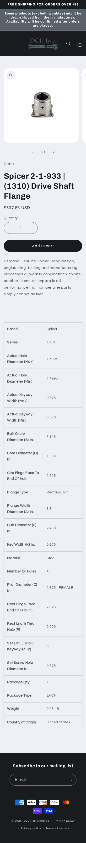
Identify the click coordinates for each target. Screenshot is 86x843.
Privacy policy (31, 828)
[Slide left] (32, 151)
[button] (6, 44)
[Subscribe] (70, 780)
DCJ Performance (36, 821)
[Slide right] (53, 151)
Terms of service (58, 828)
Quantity (11, 218)
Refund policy (65, 821)
